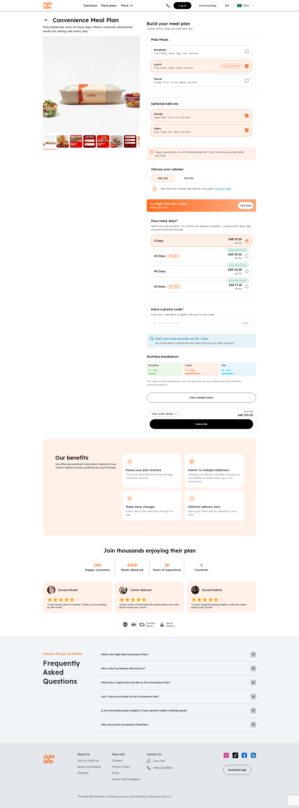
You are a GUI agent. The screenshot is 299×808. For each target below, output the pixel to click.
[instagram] (226, 756)
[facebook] (244, 756)
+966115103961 (163, 768)
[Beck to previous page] (46, 20)
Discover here (223, 188)
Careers (117, 760)
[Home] (48, 9)
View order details (162, 413)
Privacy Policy (121, 766)
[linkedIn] (253, 756)
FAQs (115, 773)
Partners (83, 773)
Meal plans (108, 5)
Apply (245, 323)
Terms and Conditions (126, 779)
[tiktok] (235, 756)
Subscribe (201, 424)
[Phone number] (168, 5)
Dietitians (90, 5)
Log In (182, 5)
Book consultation (89, 766)
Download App (207, 5)
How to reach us (88, 760)
